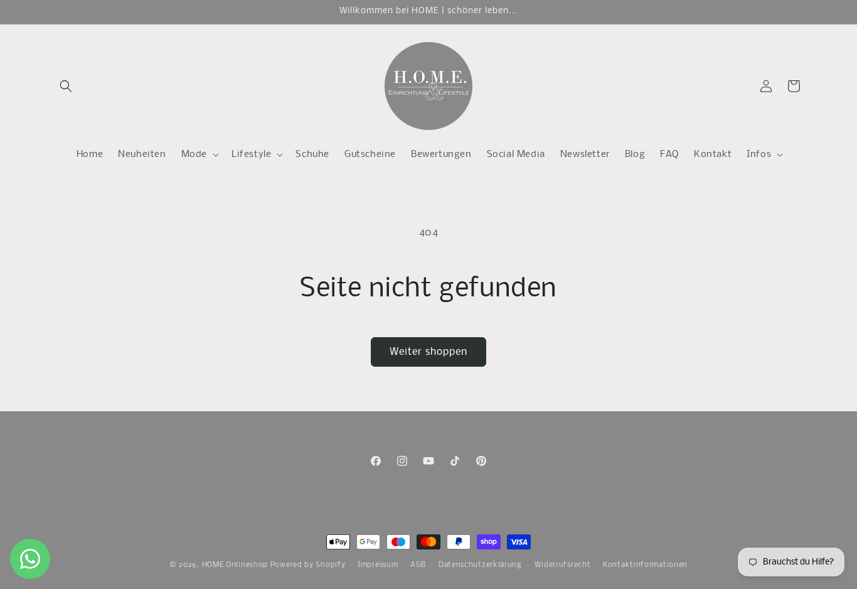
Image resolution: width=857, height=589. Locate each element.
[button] (66, 86)
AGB (418, 564)
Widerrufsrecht (563, 564)
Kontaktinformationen (645, 564)
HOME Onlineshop (235, 565)
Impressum (378, 564)
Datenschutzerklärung (480, 564)
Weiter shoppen (428, 352)
